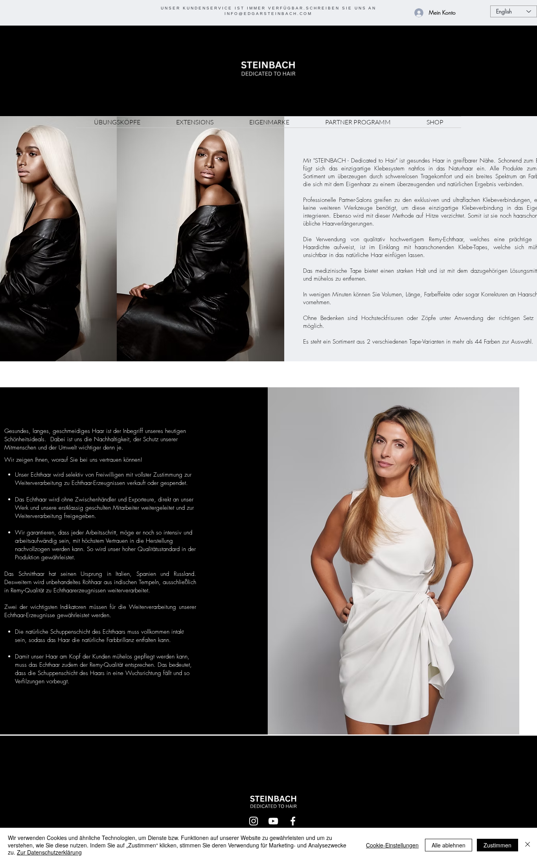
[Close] (527, 845)
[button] (117, 122)
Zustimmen (497, 845)
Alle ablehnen (448, 845)
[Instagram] (253, 821)
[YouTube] (273, 821)
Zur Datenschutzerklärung (49, 852)
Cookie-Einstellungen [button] (392, 845)
